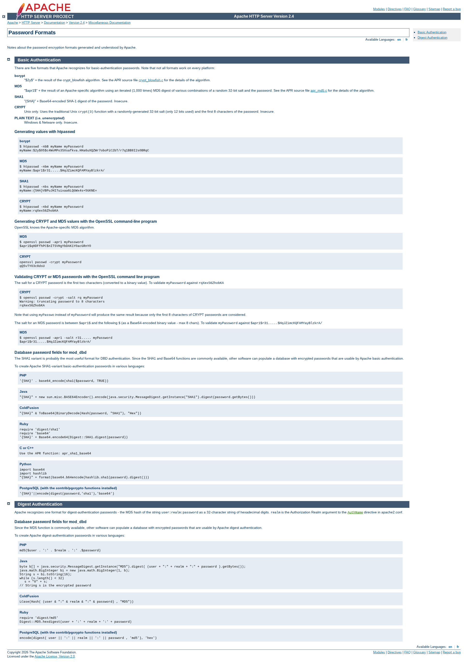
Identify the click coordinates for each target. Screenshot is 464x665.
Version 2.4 (77, 22)
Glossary (419, 9)
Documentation (54, 22)
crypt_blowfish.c (151, 80)
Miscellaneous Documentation (109, 22)
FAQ (407, 9)
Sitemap (434, 9)
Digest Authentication (432, 37)
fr (407, 39)
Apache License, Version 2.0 (55, 656)
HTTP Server (31, 22)
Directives (395, 9)
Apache (12, 22)
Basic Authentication (432, 32)
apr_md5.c (319, 90)
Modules (379, 9)
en (399, 39)
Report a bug (452, 9)
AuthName (355, 512)
